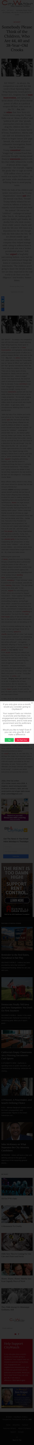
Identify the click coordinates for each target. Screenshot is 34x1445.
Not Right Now (22, 740)
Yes (9, 740)
